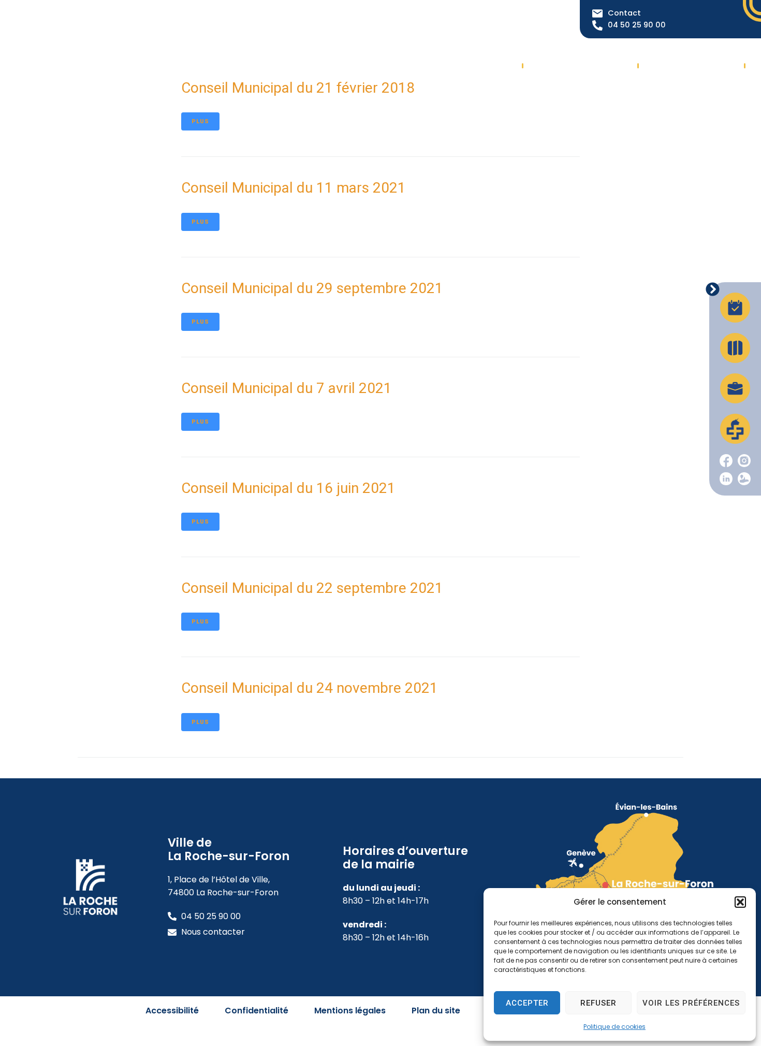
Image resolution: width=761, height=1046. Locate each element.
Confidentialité (256, 1010)
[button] (740, 902)
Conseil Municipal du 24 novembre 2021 (309, 687)
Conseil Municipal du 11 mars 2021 (293, 187)
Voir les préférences (691, 1003)
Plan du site (436, 1010)
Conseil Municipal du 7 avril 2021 (286, 388)
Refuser (598, 1003)
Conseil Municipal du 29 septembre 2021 (312, 288)
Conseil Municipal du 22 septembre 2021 (312, 588)
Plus (200, 121)
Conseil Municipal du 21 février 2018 (298, 87)
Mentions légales (350, 1010)
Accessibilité (172, 1010)
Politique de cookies (614, 1026)
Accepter (527, 1003)
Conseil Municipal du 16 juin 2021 (288, 488)
